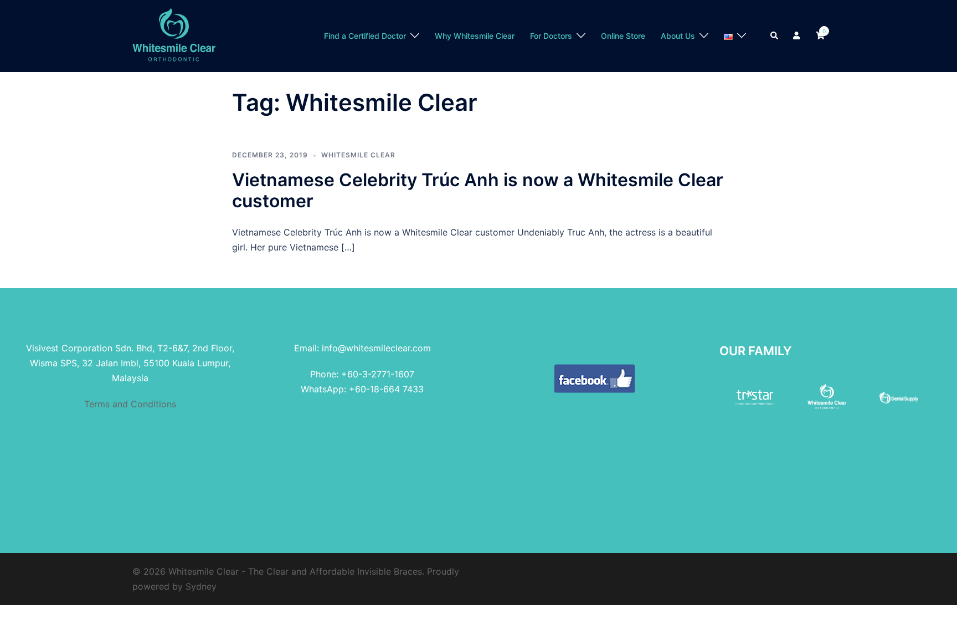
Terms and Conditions (130, 404)
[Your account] (797, 36)
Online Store (623, 35)
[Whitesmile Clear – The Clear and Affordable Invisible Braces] (173, 34)
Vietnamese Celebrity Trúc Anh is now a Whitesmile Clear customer (477, 190)
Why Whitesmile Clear (474, 35)
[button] (774, 36)
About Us (678, 35)
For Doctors (551, 35)
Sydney (201, 586)
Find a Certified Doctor (365, 35)
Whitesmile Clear (358, 155)
